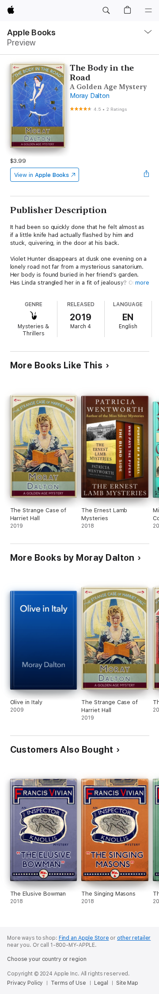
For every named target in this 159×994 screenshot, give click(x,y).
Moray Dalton (89, 96)
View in (41, 175)
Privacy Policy (25, 983)
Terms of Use (68, 983)
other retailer (134, 938)
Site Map (127, 983)
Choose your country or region (47, 959)
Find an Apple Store (84, 938)
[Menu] (148, 10)
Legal (101, 983)
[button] (106, 10)
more (142, 282)
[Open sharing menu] (146, 175)
